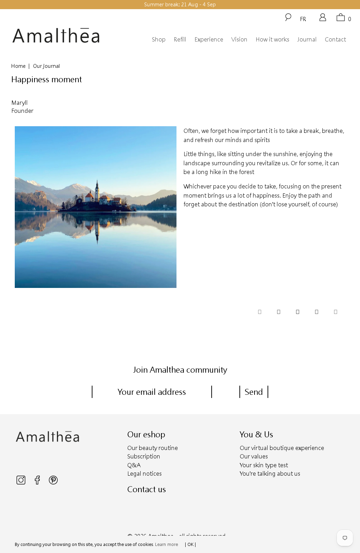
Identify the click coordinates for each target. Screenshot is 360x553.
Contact (335, 39)
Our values (254, 456)
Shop (159, 39)
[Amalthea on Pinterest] (53, 483)
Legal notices (144, 473)
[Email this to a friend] (335, 312)
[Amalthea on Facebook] (38, 483)
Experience (208, 39)
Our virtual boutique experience (282, 447)
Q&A (134, 465)
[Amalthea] (56, 35)
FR (303, 18)
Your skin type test (264, 465)
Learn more (166, 544)
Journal (307, 39)
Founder (22, 110)
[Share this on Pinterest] (297, 312)
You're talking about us (270, 473)
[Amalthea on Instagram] (21, 483)
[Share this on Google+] (316, 312)
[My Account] (322, 20)
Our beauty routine (152, 447)
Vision (239, 39)
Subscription (143, 456)
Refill (180, 39)
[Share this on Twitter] (259, 312)
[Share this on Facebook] (278, 312)
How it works (272, 39)
